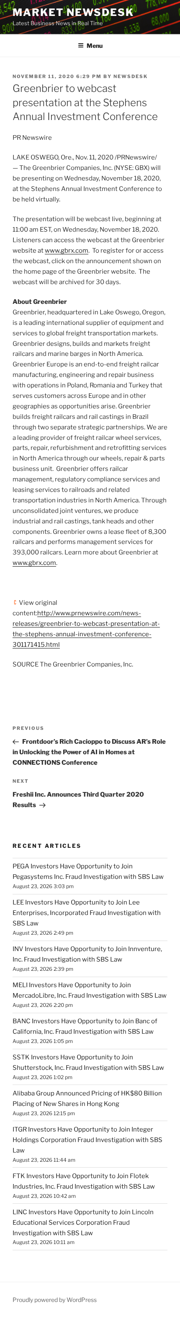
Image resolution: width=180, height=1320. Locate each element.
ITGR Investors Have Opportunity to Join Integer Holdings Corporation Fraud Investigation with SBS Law (87, 1140)
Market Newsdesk (73, 12)
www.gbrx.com (66, 250)
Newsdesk (130, 76)
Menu (95, 45)
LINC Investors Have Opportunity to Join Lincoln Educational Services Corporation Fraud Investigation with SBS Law (83, 1222)
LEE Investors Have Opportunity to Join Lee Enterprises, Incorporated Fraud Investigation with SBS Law (87, 913)
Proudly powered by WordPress (55, 1299)
